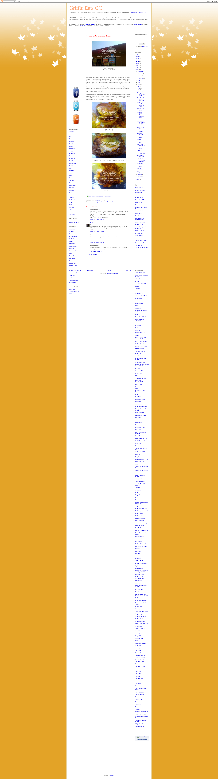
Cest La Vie (138, 353)
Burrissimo (138, 328)
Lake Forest (72, 260)
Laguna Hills (72, 258)
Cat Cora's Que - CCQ (140, 351)
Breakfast (71, 141)
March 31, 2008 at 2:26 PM (97, 242)
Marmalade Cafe (139, 539)
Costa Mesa (72, 238)
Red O (137, 591)
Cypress (71, 241)
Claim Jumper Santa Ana (140, 156)
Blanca (137, 323)
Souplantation (138, 635)
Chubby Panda (139, 195)
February (140, 174)
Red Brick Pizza (139, 589)
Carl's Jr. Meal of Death (141, 341)
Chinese (71, 151)
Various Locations (73, 280)
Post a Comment (93, 254)
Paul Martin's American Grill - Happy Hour (141, 577)
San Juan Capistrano (74, 273)
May (139, 86)
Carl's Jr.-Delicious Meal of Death (141, 152)
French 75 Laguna (139, 436)
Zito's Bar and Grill (140, 726)
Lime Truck (138, 528)
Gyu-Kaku (137, 454)
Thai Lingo (138, 676)
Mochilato (137, 553)
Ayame (137, 300)
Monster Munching (140, 222)
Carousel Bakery (139, 348)
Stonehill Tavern (139, 638)
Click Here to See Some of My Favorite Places (76, 221)
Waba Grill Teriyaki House (141, 706)
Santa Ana (72, 275)
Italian (70, 178)
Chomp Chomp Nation (140, 378)
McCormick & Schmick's (141, 544)
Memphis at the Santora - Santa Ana (141, 99)
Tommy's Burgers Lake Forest (141, 94)
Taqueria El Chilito (139, 661)
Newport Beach (73, 265)
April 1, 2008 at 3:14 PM (96, 251)
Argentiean (72, 134)
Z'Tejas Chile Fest (139, 724)
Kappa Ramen (138, 495)
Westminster (72, 282)
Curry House (138, 396)
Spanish (71, 202)
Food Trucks (72, 163)
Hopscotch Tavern (139, 461)
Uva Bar (137, 702)
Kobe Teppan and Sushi (141, 508)
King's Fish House (139, 506)
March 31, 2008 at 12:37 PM (97, 219)
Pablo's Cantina (139, 568)
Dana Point (72, 243)
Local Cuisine (138, 216)
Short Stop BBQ (139, 626)
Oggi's (136, 565)
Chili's (136, 375)
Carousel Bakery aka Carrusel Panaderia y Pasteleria (141, 123)
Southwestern (72, 199)
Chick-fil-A (138, 368)
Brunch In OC (83, 25)
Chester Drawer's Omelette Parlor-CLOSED (142, 365)
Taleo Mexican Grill (140, 655)
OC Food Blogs (139, 224)
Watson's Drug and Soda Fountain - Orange (140, 135)
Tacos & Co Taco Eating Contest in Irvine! (140, 104)
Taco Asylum (138, 648)
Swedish (71, 207)
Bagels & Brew (139, 303)
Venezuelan (72, 214)
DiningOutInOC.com (90, 24)
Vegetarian (72, 212)
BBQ (70, 136)
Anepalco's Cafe (139, 293)
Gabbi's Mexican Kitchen (141, 440)
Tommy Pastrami (139, 692)
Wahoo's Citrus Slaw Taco (141, 711)
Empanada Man (139, 425)
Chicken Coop (138, 373)
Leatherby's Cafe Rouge (141, 523)
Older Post (128, 270)
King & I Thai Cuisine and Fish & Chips (141, 503)
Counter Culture (139, 197)
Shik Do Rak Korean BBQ (141, 623)
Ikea (136, 464)
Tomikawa (137, 686)
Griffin (92, 222)
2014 (137, 56)
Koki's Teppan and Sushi (141, 511)
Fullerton (71, 248)
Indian (70, 173)
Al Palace (137, 281)
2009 (137, 67)
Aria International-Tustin (141, 296)
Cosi (136, 394)
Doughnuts (72, 158)
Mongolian (71, 190)
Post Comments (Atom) (112, 273)
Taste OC (137, 238)
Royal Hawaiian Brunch (141, 600)
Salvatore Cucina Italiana (141, 611)
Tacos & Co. (138, 653)
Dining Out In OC (139, 200)
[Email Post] (104, 200)
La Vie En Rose (139, 515)
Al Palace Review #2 (140, 283)
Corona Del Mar (73, 236)
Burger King (138, 325)
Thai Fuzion (138, 673)
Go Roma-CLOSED (140, 452)
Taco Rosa (138, 650)
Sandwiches (72, 195)
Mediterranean (72, 185)
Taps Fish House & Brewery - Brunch (140, 658)
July (139, 82)
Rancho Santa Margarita (75, 270)
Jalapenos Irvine (141, 172)
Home (109, 270)
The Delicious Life (139, 243)
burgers (97, 202)
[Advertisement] (109, 263)
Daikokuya (138, 401)
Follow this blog (142, 739)
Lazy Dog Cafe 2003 (140, 518)
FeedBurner (145, 46)
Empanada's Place (140, 427)
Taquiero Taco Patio (140, 666)
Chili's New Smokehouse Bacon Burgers (141, 146)
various (112, 202)
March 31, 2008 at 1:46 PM (97, 231)
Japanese (71, 180)
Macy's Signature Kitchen (141, 530)
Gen (136, 445)
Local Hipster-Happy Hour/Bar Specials (140, 219)
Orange (71, 268)
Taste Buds (138, 668)
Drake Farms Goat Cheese (142, 420)
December (140, 71)
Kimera (137, 499)
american (92, 202)
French (71, 165)
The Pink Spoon (139, 245)
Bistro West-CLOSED (140, 316)
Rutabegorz (138, 609)
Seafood (71, 197)
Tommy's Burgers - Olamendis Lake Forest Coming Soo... (140, 116)
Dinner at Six (138, 202)
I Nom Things (138, 213)
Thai (70, 209)
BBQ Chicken (138, 308)
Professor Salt (138, 233)
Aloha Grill (138, 291)
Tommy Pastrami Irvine (140, 141)
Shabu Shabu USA (140, 621)
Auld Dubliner (138, 298)
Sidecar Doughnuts (140, 628)
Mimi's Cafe (138, 551)
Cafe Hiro (137, 330)
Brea (70, 234)
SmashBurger (138, 631)
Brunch (71, 143)
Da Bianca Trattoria (140, 399)
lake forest (107, 202)
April (139, 89)
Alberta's (137, 288)
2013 (137, 59)
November (140, 73)
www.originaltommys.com (109, 73)
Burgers (71, 146)
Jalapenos (137, 472)
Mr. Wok (137, 556)
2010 (137, 65)
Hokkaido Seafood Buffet (141, 459)
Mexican (71, 187)
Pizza (70, 192)
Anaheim (71, 231)
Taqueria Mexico (139, 664)
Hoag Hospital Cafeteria (141, 456)
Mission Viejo (72, 263)
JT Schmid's (138, 490)
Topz (136, 697)
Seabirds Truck (139, 618)
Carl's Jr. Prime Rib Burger (141, 343)
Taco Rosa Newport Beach (140, 165)
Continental (72, 153)
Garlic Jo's (138, 443)
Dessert (71, 156)
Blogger (112, 775)
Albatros (137, 286)
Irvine (70, 253)
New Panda (138, 558)
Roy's (136, 598)
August (140, 80)
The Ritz (137, 681)
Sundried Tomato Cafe (140, 643)
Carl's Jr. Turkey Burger (141, 346)
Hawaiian (71, 170)
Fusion (71, 168)
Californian (72, 148)
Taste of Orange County (141, 240)
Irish (70, 175)
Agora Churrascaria (140, 272)
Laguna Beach (72, 255)
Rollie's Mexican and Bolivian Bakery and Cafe (141, 595)
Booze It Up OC (138, 24)
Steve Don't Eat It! (140, 235)
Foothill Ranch (72, 246)
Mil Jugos (137, 548)
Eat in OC (137, 204)
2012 (137, 61)
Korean (71, 182)
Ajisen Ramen (138, 278)
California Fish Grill (140, 332)
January (140, 176)
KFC (136, 497)
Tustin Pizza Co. (139, 699)
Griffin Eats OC (85, 8)
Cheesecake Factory (140, 362)
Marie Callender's (139, 536)
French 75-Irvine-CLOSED (141, 438)
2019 (137, 54)
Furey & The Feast (140, 211)
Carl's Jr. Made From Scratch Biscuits (140, 338)
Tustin (70, 277)
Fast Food (71, 161)
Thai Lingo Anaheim (140, 169)
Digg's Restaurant (139, 412)
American (71, 131)
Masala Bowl (138, 541)
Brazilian (71, 139)
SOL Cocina (138, 633)
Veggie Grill (138, 704)
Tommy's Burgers (139, 694)
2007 (137, 179)
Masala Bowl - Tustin (140, 109)
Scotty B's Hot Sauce (140, 616)
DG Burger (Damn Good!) (141, 406)
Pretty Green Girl (139, 230)
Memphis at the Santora (141, 546)
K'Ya (136, 492)
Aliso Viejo (72, 229)
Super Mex (138, 645)
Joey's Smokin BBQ (140, 481)
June (139, 84)
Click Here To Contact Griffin (138, 12)
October (140, 76)
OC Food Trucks (139, 561)
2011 (137, 63)
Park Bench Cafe (139, 574)
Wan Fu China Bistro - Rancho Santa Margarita (141, 129)
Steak (70, 204)
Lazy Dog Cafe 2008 (140, 520)
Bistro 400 (137, 314)
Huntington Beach (73, 251)
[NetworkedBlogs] (142, 737)
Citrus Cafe (72, 289)
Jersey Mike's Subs (140, 479)
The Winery (138, 683)
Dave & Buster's (139, 404)
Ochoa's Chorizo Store (140, 563)
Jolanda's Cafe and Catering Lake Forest (141, 160)
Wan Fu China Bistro (140, 714)
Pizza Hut (137, 583)
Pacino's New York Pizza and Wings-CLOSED (141, 571)
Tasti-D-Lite (138, 671)
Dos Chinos (138, 417)
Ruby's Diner (138, 606)
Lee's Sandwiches (139, 525)
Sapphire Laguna (139, 614)
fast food (102, 202)
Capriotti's (137, 335)
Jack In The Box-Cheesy (141, 470)
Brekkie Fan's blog (140, 190)
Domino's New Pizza (140, 415)
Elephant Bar (138, 422)
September (140, 78)
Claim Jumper (138, 384)
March (139, 91)
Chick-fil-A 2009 (139, 370)
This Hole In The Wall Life (141, 247)
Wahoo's (137, 709)
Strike (136, 640)
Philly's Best (138, 580)
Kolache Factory (139, 513)
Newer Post (90, 270)
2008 (137, 69)
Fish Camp (138, 429)
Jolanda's (137, 487)
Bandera (137, 305)
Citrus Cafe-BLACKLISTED (139, 381)
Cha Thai (137, 356)
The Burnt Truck (139, 678)
